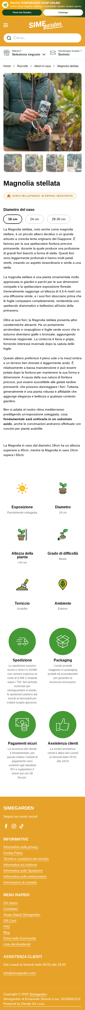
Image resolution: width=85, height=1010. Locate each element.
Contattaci (10, 908)
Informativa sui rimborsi (20, 864)
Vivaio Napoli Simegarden (21, 914)
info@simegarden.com (19, 973)
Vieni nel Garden (22, 12)
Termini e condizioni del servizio (26, 858)
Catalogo (63, 12)
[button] (24, 53)
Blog (6, 932)
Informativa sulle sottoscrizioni (24, 876)
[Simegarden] (46, 25)
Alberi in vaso (42, 66)
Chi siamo (10, 903)
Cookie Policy (13, 853)
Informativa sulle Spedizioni (23, 870)
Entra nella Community (19, 938)
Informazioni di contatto (20, 882)
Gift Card (9, 920)
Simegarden (38, 994)
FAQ (6, 926)
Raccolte (22, 66)
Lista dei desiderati (16, 944)
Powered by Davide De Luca (23, 1003)
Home (7, 66)
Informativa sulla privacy (20, 847)
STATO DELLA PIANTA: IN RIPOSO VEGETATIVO (42, 196)
